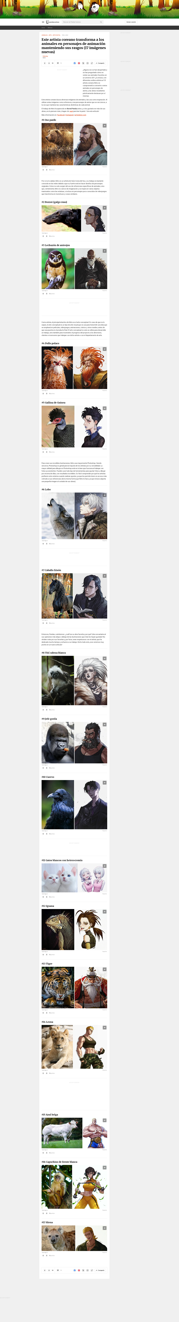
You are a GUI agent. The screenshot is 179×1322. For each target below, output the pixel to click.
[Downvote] (49, 63)
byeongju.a (45, 166)
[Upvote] (44, 63)
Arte (50, 35)
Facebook (61, 115)
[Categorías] (43, 22)
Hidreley (45, 56)
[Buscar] (101, 22)
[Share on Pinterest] (79, 63)
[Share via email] (87, 63)
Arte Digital (56, 35)
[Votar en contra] (46, 169)
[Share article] (104, 125)
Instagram (70, 115)
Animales (45, 35)
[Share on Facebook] (74, 63)
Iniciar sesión (131, 22)
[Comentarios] (57, 63)
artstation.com (80, 115)
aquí (71, 111)
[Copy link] (91, 63)
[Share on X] (83, 63)
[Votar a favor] (43, 169)
